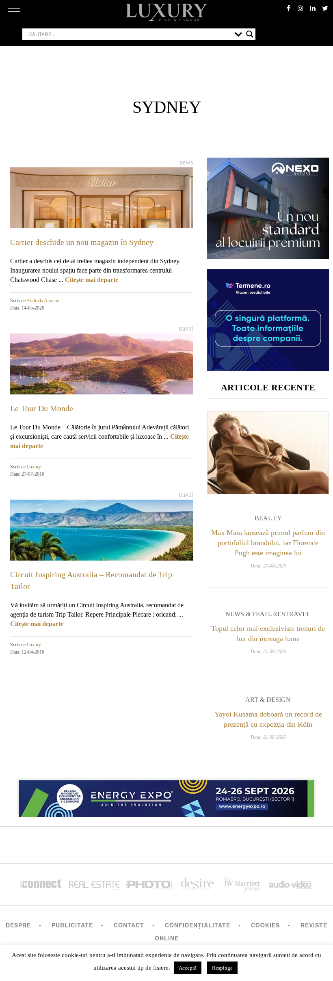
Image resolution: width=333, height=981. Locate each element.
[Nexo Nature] (268, 256)
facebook (288, 8)
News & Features (255, 614)
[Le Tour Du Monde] (101, 384)
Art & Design (268, 699)
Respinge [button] (222, 968)
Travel (186, 328)
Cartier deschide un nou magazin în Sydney (82, 242)
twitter (325, 8)
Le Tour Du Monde (41, 408)
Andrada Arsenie (42, 300)
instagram (300, 8)
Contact (129, 925)
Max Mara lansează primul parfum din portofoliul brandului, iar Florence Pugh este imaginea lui (268, 542)
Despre (18, 925)
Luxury (34, 467)
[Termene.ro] (268, 367)
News (186, 162)
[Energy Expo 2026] (166, 796)
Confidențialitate (197, 925)
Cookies (265, 925)
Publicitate (72, 925)
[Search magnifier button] (249, 34)
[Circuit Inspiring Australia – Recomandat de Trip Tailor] (101, 551)
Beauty (268, 518)
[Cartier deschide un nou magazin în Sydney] (101, 218)
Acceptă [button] (188, 968)
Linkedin (313, 8)
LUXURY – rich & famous (166, 12)
